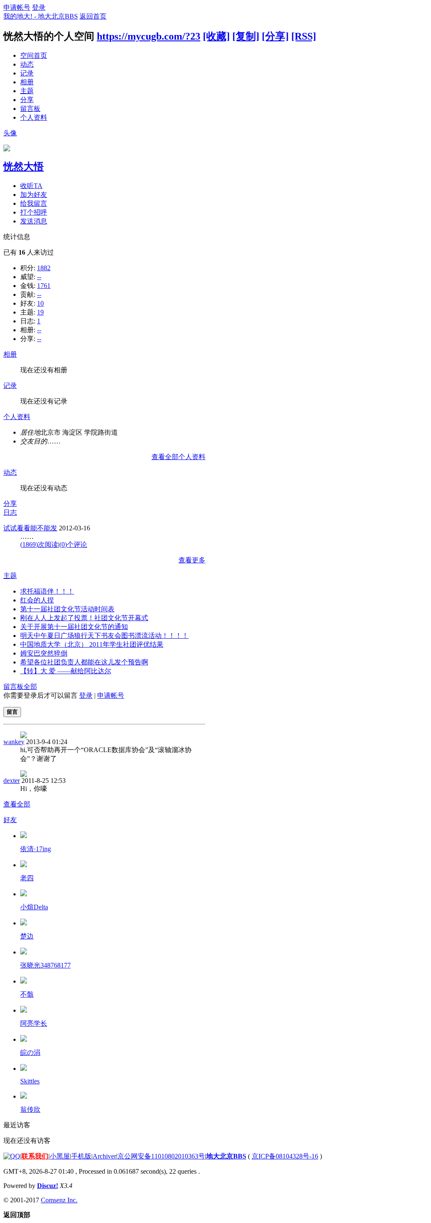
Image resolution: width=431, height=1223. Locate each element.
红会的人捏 (37, 600)
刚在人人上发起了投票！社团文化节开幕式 (84, 617)
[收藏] (216, 36)
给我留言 (33, 203)
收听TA (31, 185)
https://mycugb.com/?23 (148, 36)
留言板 (30, 108)
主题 (27, 90)
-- (39, 276)
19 (40, 312)
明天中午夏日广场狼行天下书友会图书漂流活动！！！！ (104, 635)
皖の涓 (30, 1052)
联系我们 (34, 1156)
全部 (30, 686)
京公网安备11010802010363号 (161, 1156)
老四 (27, 878)
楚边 (27, 936)
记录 (27, 73)
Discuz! (47, 1185)
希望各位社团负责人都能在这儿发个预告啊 (84, 662)
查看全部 (16, 804)
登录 (38, 7)
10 (40, 303)
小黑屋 (60, 1156)
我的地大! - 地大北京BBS (40, 16)
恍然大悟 (23, 166)
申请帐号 (16, 7)
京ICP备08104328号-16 (285, 1156)
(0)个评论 (73, 544)
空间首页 (33, 55)
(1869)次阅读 (39, 544)
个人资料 (33, 117)
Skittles (30, 1081)
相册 (27, 82)
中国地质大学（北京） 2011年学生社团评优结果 (91, 644)
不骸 (27, 994)
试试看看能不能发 (30, 528)
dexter (11, 780)
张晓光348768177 (45, 965)
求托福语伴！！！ (47, 591)
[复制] (245, 36)
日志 (10, 512)
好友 (10, 819)
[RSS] (303, 36)
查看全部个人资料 (178, 456)
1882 (44, 267)
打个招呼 (33, 212)
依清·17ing (35, 848)
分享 (27, 99)
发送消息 (33, 221)
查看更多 (191, 560)
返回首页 (93, 16)
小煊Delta (34, 907)
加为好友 (33, 194)
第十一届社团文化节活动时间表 (67, 609)
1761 (44, 285)
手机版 (81, 1156)
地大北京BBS (226, 1156)
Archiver (104, 1156)
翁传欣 (30, 1109)
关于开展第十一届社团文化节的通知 (74, 626)
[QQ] (11, 1156)
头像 (10, 133)
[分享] (275, 36)
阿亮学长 (33, 1023)
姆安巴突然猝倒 (43, 653)
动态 (27, 64)
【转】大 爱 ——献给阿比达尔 (65, 671)
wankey (13, 741)
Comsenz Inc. (59, 1200)
